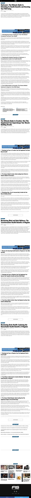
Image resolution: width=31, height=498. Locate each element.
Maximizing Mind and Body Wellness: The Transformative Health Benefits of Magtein (12, 432)
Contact (13, 493)
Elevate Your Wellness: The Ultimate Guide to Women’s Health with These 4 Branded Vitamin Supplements (15, 434)
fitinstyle (5, 11)
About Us (16, 493)
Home (18, 493)
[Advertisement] (15, 23)
